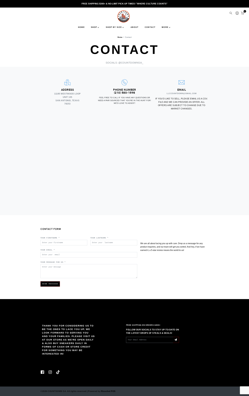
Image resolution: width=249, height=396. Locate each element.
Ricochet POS (108, 391)
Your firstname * (50, 238)
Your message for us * (53, 262)
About (135, 27)
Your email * (47, 250)
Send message (50, 284)
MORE (165, 27)
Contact (150, 27)
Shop (94, 27)
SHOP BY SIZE (114, 27)
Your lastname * (99, 238)
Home (81, 27)
